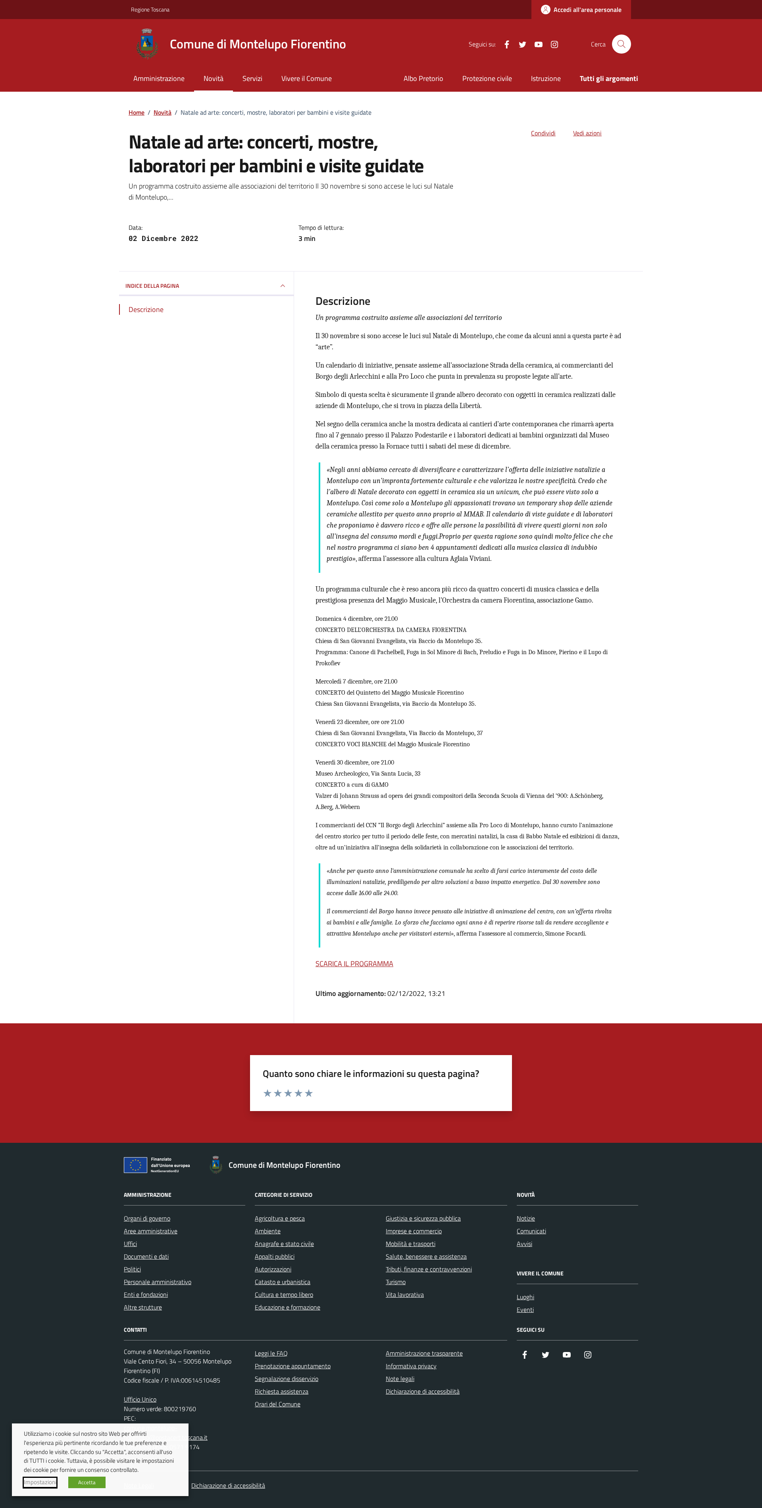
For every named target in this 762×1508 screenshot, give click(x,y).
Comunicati (531, 1231)
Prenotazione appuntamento (293, 1366)
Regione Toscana (150, 9)
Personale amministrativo (157, 1282)
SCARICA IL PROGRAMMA (354, 963)
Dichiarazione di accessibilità (423, 1391)
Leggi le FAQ (271, 1353)
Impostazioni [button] (40, 1482)
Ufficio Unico (140, 1399)
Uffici (130, 1243)
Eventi (525, 1309)
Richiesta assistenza (281, 1391)
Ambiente (268, 1231)
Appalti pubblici (274, 1256)
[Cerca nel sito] (621, 44)
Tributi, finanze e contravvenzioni (429, 1269)
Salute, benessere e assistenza (426, 1256)
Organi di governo (147, 1218)
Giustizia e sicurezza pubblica (423, 1218)
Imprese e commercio (414, 1231)
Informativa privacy (411, 1366)
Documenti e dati (146, 1256)
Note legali (400, 1378)
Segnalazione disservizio (286, 1378)
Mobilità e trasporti (410, 1243)
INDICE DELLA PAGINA (152, 285)
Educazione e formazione (287, 1307)
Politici (132, 1269)
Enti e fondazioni (146, 1294)
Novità (213, 78)
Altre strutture (143, 1307)
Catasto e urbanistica (282, 1282)
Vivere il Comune (306, 78)
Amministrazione (159, 78)
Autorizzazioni (273, 1269)
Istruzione (546, 78)
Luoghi (525, 1297)
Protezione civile (487, 78)
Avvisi (524, 1243)
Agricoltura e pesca (280, 1218)
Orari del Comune (277, 1404)
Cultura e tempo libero (284, 1294)
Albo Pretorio (423, 78)
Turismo (396, 1282)
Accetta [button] (87, 1482)
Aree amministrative (150, 1231)
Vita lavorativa (405, 1294)
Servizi (252, 78)
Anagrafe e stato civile (284, 1243)
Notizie (526, 1218)
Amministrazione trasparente (424, 1353)
